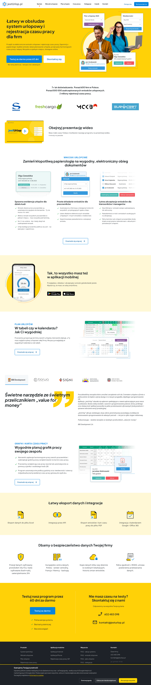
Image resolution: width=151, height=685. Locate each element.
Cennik (97, 4)
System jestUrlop (26, 652)
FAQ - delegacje (86, 662)
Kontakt (105, 4)
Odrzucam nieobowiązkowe (106, 680)
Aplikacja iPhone (56, 655)
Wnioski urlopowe (51, 4)
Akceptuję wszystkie (128, 680)
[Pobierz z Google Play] (54, 294)
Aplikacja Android (57, 652)
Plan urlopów (65, 4)
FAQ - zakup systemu (88, 652)
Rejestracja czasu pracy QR (60, 659)
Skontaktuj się (54, 59)
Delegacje (87, 4)
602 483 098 (115, 655)
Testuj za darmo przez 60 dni (24, 59)
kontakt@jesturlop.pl (118, 658)
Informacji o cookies (37, 675)
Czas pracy (76, 4)
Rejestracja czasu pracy (28, 662)
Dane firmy (114, 651)
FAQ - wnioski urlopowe (89, 655)
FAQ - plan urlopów (87, 659)
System (39, 4)
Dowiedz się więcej (74, 241)
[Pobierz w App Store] (69, 294)
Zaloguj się (128, 4)
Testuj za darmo (141, 4)
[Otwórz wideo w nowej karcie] (25, 131)
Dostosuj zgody (86, 680)
